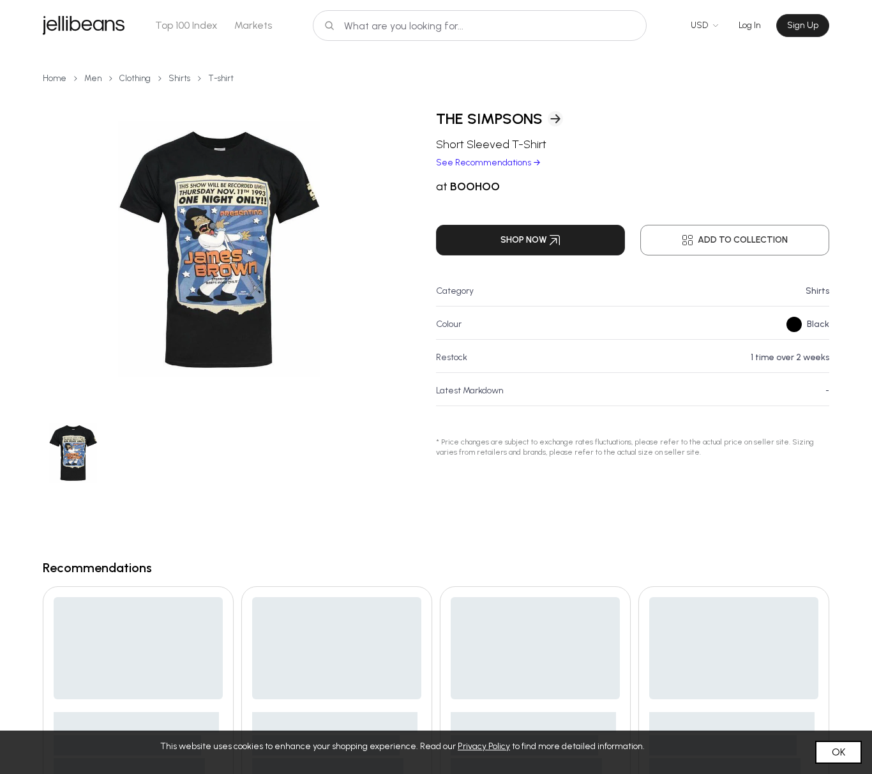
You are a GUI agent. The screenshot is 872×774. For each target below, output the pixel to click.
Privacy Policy (484, 746)
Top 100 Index (186, 25)
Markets (253, 25)
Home (54, 78)
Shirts (179, 78)
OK (838, 752)
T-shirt (221, 78)
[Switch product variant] (73, 453)
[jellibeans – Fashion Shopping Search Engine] (83, 25)
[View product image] (219, 249)
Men (92, 78)
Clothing (135, 78)
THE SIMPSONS (489, 118)
